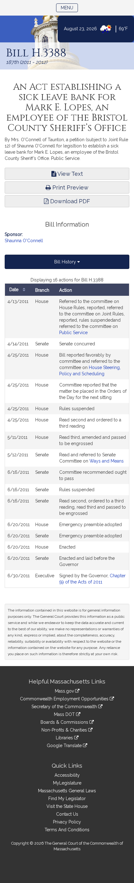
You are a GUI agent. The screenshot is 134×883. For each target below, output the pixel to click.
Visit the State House (67, 806)
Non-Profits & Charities (64, 729)
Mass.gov (65, 691)
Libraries (65, 737)
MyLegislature (67, 782)
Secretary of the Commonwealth (64, 706)
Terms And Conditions (67, 829)
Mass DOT (65, 714)
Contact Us (67, 814)
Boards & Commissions (65, 722)
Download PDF (69, 201)
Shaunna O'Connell (24, 240)
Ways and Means (106, 460)
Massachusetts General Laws (67, 790)
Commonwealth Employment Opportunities (65, 698)
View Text (69, 173)
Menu (69, 7)
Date (14, 289)
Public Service (73, 332)
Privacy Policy (67, 821)
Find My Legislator (67, 798)
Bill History (65, 261)
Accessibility (67, 775)
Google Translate (65, 745)
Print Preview (70, 187)
